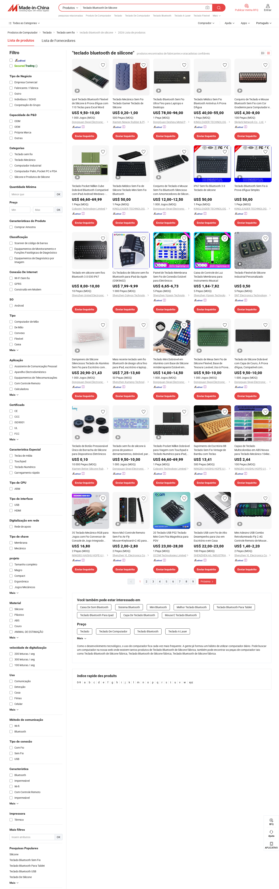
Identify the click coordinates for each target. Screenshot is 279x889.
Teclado (118, 15)
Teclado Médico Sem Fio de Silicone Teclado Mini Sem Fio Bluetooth (130, 190)
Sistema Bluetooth (129, 607)
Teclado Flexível (202, 15)
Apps (244, 23)
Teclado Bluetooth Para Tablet (234, 607)
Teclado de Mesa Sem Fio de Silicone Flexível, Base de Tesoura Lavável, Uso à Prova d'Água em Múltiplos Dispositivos (211, 363)
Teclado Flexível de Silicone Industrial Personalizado (250, 274)
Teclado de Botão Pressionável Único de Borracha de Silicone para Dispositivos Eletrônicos (90, 450)
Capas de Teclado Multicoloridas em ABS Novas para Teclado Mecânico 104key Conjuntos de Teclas (252, 450)
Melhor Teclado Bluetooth (192, 607)
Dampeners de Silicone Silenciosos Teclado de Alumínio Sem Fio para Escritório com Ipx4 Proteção (90, 363)
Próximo (206, 581)
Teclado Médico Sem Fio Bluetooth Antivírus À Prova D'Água (210, 103)
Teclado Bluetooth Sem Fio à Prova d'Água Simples (251, 188)
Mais (80, 638)
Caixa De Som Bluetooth (94, 607)
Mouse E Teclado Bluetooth (181, 615)
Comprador (204, 23)
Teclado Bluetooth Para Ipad (96, 615)
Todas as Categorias (25, 23)
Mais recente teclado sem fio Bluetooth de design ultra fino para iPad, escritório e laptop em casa (130, 363)
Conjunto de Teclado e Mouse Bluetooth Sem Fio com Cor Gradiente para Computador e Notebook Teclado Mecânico (252, 103)
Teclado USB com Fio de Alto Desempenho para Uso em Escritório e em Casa (210, 536)
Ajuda (228, 23)
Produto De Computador (98, 15)
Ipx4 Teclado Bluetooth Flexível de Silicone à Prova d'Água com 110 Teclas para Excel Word (90, 103)
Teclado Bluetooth (162, 15)
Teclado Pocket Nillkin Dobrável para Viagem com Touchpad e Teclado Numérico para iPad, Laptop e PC (171, 450)
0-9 (79, 682)
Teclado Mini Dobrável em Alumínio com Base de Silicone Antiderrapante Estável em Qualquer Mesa (170, 363)
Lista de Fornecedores (58, 40)
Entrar (267, 10)
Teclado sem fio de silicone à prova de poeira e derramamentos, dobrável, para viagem (131, 450)
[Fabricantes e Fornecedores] (28, 8)
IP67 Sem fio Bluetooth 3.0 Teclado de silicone (209, 188)
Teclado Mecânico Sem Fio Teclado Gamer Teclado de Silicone (128, 103)
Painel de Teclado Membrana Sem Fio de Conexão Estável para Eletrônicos (170, 276)
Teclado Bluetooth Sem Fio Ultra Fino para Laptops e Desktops (168, 103)
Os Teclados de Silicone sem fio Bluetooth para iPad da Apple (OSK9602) (131, 276)
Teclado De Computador (137, 15)
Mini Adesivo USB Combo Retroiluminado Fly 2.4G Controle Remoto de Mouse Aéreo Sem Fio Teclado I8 (250, 537)
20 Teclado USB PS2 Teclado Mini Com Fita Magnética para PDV (170, 536)
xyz (191, 682)
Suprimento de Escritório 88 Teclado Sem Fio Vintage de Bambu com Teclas (210, 450)
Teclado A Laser (182, 15)
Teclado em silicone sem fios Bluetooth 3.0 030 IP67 (88, 274)
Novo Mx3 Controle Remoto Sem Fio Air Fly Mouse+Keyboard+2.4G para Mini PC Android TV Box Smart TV (130, 537)
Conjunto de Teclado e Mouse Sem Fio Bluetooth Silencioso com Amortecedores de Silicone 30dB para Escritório (171, 190)
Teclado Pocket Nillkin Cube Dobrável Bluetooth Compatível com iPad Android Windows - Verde (90, 190)
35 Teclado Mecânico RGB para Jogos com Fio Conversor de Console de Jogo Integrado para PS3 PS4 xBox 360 (90, 537)
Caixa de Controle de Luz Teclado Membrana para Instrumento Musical (208, 276)
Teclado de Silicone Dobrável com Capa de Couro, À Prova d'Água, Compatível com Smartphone (251, 363)
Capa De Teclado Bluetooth (139, 615)
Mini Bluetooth (158, 607)
